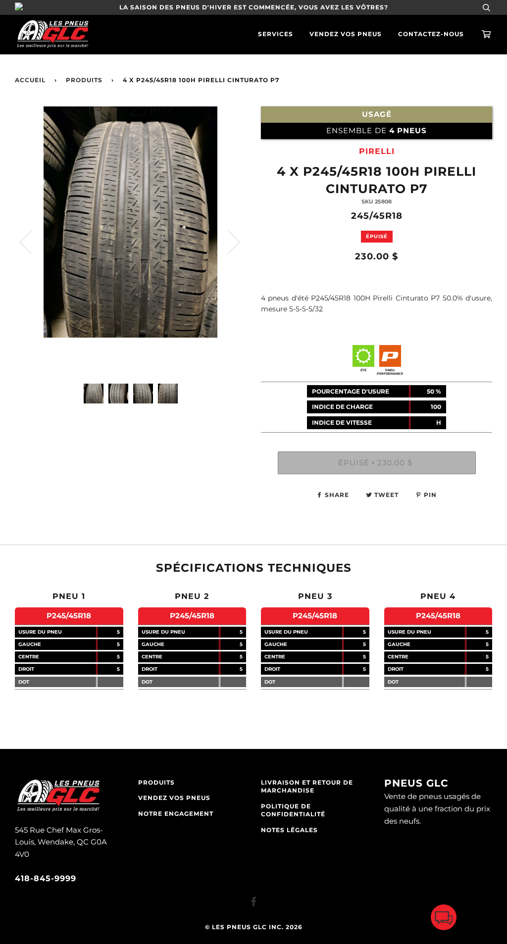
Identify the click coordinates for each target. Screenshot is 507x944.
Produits (84, 80)
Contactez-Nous (431, 34)
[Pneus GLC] (58, 810)
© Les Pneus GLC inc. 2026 (254, 927)
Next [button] (228, 241)
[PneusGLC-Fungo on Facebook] (254, 903)
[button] (443, 919)
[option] (130, 241)
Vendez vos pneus (345, 34)
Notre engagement (175, 813)
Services (275, 34)
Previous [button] (32, 241)
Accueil (30, 80)
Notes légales (289, 830)
